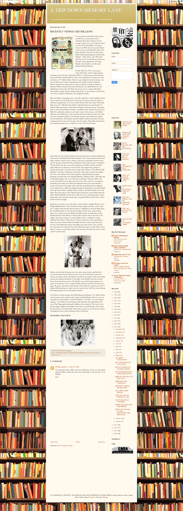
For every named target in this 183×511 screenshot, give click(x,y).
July (117, 344)
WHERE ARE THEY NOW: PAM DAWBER (124, 405)
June (117, 347)
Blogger (105, 497)
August (118, 341)
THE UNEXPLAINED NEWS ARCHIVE (121, 247)
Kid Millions (83, 353)
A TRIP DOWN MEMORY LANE (86, 10)
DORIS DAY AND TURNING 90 (121, 382)
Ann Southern (59, 353)
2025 (115, 295)
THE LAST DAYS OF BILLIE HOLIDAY (125, 156)
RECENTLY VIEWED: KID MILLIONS (122, 387)
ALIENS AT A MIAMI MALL (122, 249)
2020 (115, 309)
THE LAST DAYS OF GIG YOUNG (126, 210)
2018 (115, 315)
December (119, 329)
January (118, 421)
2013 (115, 425)
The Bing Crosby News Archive (121, 264)
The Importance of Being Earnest (121, 257)
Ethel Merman (75, 353)
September (119, 338)
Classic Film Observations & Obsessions (122, 276)
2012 (115, 428)
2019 (115, 312)
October (118, 335)
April (117, 352)
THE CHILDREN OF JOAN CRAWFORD (127, 167)
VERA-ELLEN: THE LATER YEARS (127, 123)
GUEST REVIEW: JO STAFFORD (122, 401)
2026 (115, 292)
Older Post (101, 442)
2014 (115, 327)
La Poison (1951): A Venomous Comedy (119, 280)
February (119, 418)
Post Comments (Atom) (65, 446)
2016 (115, 321)
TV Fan (57, 367)
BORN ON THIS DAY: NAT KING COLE (124, 377)
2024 (115, 298)
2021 (115, 306)
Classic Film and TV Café (122, 254)
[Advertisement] (78, 424)
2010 (115, 434)
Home (78, 442)
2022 (115, 303)
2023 (115, 301)
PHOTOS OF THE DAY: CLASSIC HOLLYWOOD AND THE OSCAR (122, 412)
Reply (57, 377)
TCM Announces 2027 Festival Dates (120, 240)
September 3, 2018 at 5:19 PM (70, 367)
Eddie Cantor (66, 353)
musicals (97, 353)
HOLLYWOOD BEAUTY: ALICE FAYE (123, 363)
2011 (115, 431)
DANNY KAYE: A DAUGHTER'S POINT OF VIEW (127, 189)
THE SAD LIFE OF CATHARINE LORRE (127, 221)
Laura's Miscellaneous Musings (121, 236)
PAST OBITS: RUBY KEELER (121, 391)
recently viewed (55, 355)
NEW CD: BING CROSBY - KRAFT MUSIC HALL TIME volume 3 (122, 268)
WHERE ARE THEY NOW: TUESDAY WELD (126, 135)
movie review (90, 353)
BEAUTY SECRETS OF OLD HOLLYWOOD (122, 368)
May (117, 349)
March (118, 355)
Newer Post (54, 442)
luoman (92, 497)
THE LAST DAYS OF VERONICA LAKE (126, 177)
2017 (115, 318)
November (119, 332)
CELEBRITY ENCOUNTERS (121, 359)
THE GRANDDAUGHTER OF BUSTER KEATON (123, 373)
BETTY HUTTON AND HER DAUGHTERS (127, 146)
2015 (115, 324)
